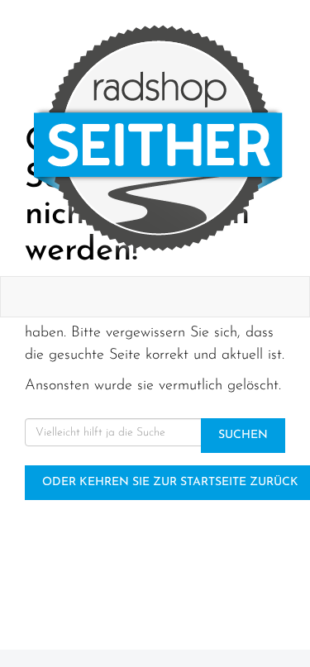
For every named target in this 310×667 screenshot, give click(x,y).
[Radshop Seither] (158, 138)
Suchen (243, 435)
